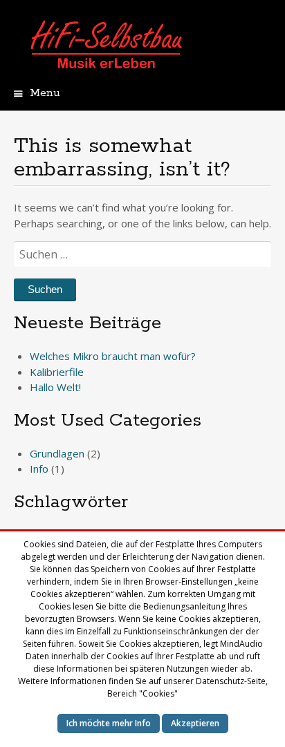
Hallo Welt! (55, 387)
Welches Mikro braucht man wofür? (113, 356)
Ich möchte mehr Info (108, 723)
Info (39, 468)
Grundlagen (57, 453)
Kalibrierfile (57, 372)
